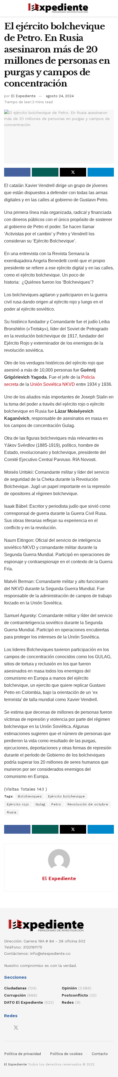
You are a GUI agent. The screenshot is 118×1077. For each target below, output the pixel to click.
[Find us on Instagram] (26, 1028)
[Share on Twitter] (73, 172)
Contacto (100, 1054)
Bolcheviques (30, 796)
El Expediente (23, 96)
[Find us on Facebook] (6, 1028)
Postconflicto (75, 995)
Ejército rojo (18, 804)
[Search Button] (111, 8)
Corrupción (15, 995)
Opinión (69, 988)
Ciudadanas (15, 988)
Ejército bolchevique (66, 796)
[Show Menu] (6, 8)
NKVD (68, 384)
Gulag (40, 804)
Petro (56, 804)
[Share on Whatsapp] (45, 172)
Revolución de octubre (88, 804)
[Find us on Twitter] (15, 1028)
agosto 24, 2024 (60, 96)
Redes (68, 1002)
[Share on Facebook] (17, 172)
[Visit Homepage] (59, 8)
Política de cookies (66, 1054)
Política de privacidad (22, 1054)
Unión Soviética (45, 384)
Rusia (11, 812)
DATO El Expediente (23, 1002)
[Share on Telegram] (101, 172)
